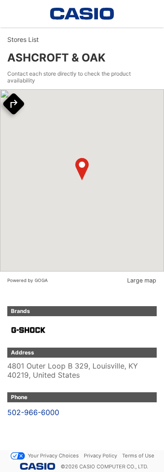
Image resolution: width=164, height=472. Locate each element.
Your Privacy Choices (53, 455)
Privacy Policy (100, 455)
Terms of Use (138, 455)
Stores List (23, 39)
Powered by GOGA (27, 280)
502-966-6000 (33, 412)
